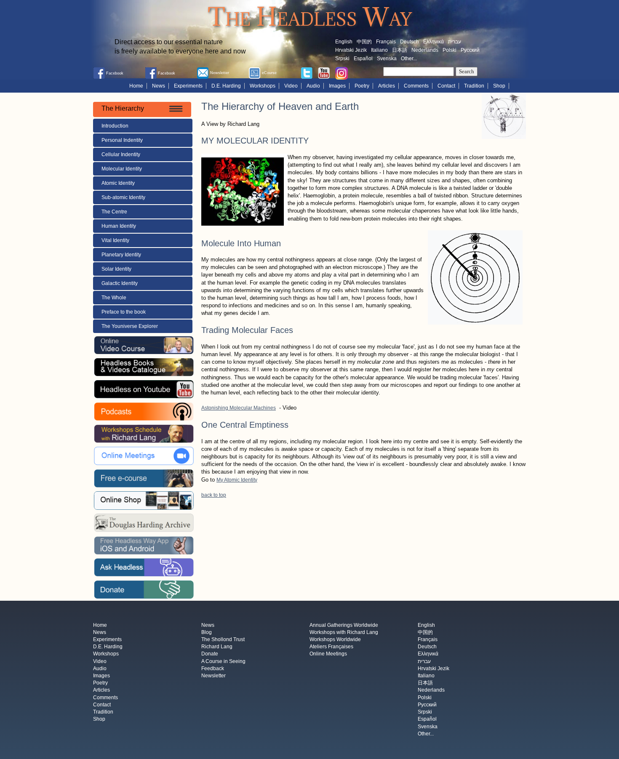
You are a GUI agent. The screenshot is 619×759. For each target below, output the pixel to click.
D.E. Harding (226, 86)
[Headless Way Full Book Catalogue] (143, 367)
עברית (454, 42)
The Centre (114, 212)
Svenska (387, 58)
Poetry (362, 86)
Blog (206, 632)
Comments (416, 86)
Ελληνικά (433, 42)
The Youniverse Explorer (129, 326)
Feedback (212, 668)
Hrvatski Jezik (351, 50)
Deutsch (409, 42)
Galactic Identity (119, 283)
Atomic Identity (118, 183)
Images (337, 86)
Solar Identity (116, 269)
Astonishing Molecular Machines (238, 408)
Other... (409, 58)
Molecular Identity (121, 169)
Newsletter (213, 676)
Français (386, 42)
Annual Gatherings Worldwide (344, 625)
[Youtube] (324, 72)
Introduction (114, 126)
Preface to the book (123, 312)
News (158, 86)
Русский (470, 50)
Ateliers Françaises (331, 647)
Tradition (474, 86)
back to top (213, 495)
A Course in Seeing (223, 661)
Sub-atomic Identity (123, 197)
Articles (386, 86)
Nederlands (424, 50)
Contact (446, 86)
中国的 (364, 42)
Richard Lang (216, 647)
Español (363, 58)
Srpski (342, 58)
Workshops (262, 86)
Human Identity (118, 226)
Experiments (188, 86)
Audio (313, 86)
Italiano (379, 50)
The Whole (113, 298)
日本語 (399, 50)
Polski (449, 50)
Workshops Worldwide (335, 639)
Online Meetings (328, 654)
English (343, 42)
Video (291, 86)
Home (136, 86)
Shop (499, 86)
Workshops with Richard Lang (344, 632)
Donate (209, 654)
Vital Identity (115, 240)
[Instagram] (341, 73)
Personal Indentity (122, 140)
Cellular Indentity (120, 154)
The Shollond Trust (223, 639)
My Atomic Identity (236, 480)
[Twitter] (306, 72)
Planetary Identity (121, 255)
